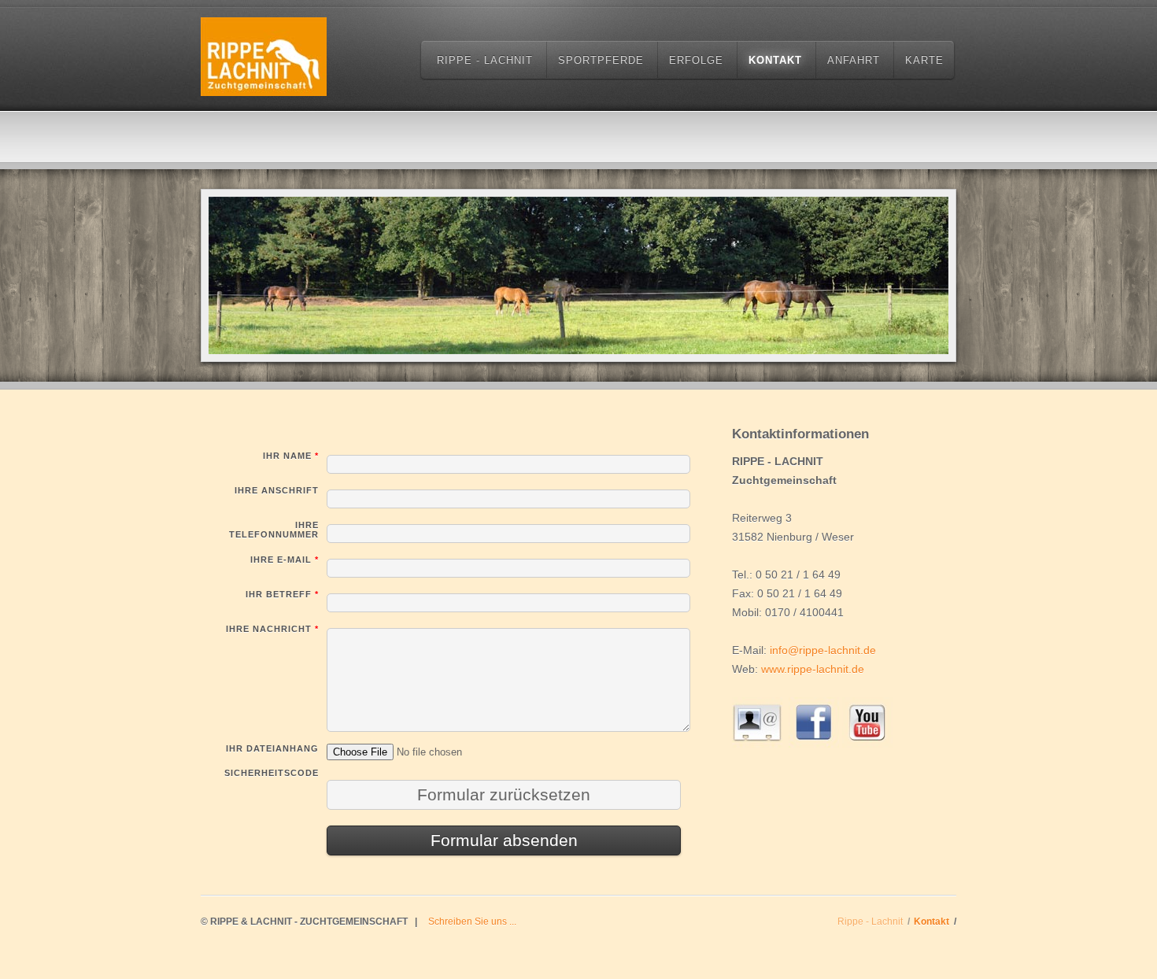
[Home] (264, 59)
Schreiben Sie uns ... (472, 921)
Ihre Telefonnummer (274, 529)
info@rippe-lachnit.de (823, 650)
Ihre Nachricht (272, 629)
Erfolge (696, 60)
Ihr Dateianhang (272, 748)
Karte (924, 60)
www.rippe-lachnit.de (812, 669)
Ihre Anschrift (277, 490)
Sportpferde (601, 60)
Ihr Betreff (282, 594)
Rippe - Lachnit (485, 60)
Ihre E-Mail (284, 559)
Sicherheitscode (271, 773)
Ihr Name (291, 455)
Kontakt (775, 60)
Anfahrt (853, 60)
